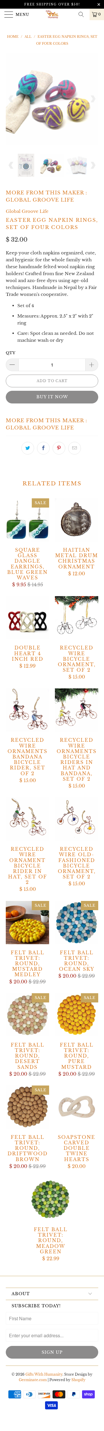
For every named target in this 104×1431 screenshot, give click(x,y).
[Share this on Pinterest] (59, 448)
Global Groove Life (40, 200)
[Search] (83, 14)
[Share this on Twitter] (27, 448)
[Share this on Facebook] (43, 448)
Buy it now (52, 396)
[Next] (93, 99)
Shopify (78, 1380)
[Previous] (11, 99)
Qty (10, 352)
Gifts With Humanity (43, 1374)
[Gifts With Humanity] (52, 14)
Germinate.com (33, 1380)
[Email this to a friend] (74, 448)
